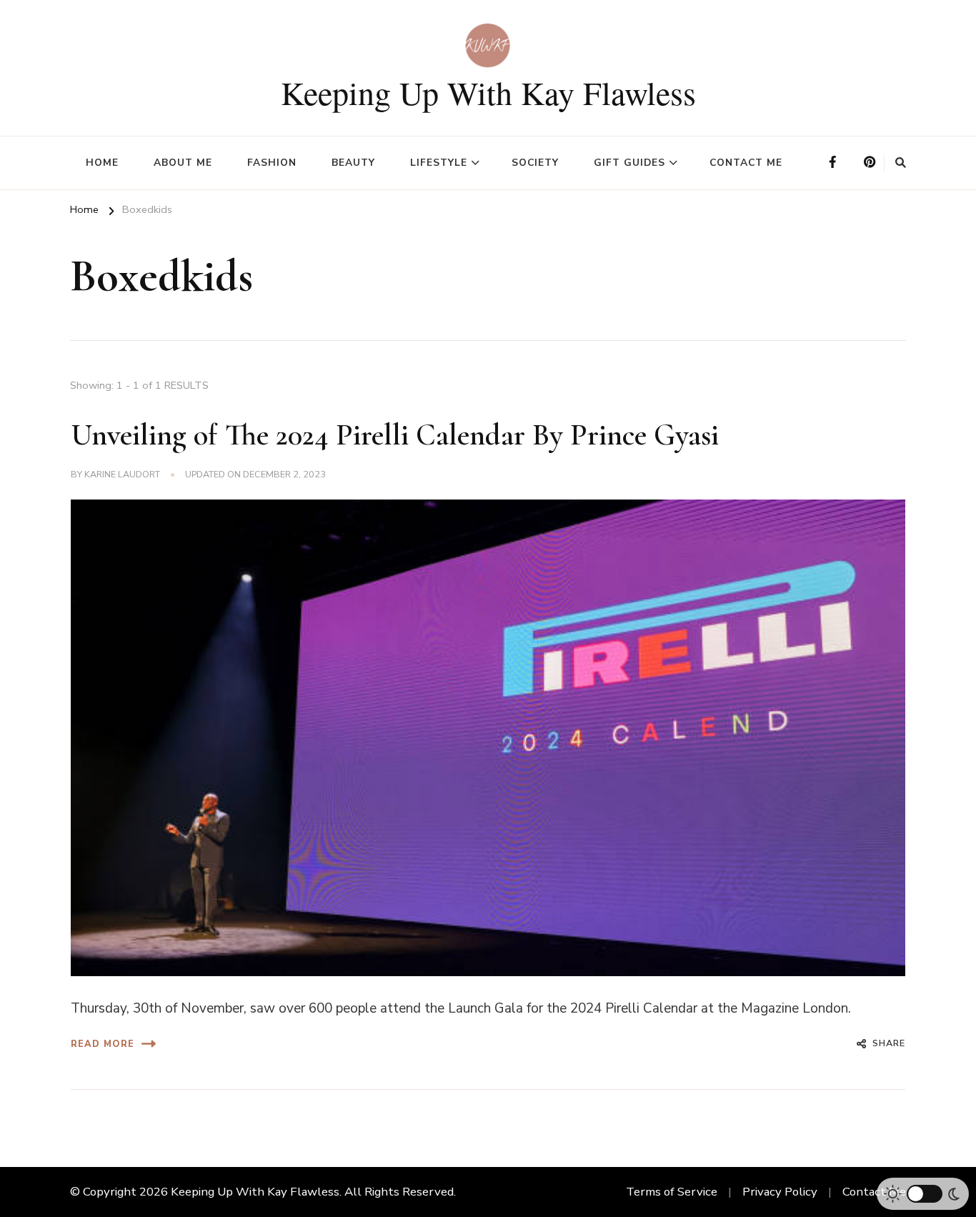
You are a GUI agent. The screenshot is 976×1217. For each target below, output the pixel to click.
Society (535, 162)
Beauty (353, 162)
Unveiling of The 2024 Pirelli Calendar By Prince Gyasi (395, 435)
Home (102, 162)
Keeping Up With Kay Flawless (488, 92)
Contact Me (745, 162)
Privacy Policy (779, 1191)
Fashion (272, 162)
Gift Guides (629, 162)
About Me (183, 162)
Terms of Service (671, 1191)
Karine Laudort (122, 474)
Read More (102, 1044)
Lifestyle (438, 162)
